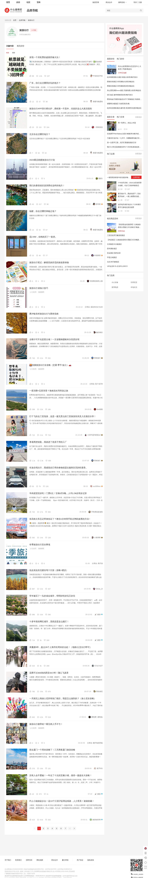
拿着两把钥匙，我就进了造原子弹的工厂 (48, 442)
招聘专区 (29, 860)
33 (121, 211)
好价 (18, 2)
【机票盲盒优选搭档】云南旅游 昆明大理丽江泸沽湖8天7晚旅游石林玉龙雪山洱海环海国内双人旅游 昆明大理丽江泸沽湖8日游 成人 (129, 226)
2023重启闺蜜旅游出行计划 (42, 160)
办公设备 (115, 282)
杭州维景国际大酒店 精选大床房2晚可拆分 (122, 77)
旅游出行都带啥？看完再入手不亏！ (46, 724)
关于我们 (8, 860)
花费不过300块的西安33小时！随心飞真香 (48, 673)
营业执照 (72, 871)
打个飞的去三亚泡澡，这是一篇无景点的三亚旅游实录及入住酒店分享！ (62, 416)
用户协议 (80, 860)
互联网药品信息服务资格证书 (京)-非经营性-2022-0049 (51, 871)
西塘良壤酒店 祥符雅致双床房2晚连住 (120, 86)
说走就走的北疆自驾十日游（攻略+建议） (48, 570)
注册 (140, 2)
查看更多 (138, 117)
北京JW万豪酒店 (113, 262)
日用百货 (134, 282)
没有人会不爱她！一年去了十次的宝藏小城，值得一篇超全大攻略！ (60, 775)
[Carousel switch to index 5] (126, 172)
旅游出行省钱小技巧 (38, 288)
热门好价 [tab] (120, 59)
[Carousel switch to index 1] (120, 172)
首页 (14, 20)
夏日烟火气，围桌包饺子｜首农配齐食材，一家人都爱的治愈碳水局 (129, 195)
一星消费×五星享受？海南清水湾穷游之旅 (48, 391)
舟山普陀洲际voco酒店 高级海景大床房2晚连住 (124, 90)
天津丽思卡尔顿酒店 (114, 244)
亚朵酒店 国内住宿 (113, 253)
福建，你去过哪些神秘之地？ (42, 211)
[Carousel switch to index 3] (123, 172)
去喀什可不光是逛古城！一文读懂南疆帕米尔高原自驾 (54, 339)
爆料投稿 (121, 2)
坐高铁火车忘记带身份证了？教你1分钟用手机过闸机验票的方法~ (59, 519)
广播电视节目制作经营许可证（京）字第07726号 (20, 873)
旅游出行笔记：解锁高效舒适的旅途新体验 (49, 262)
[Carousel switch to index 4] (125, 172)
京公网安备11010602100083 (14, 869)
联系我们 (18, 860)
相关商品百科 (112, 219)
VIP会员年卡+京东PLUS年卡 (117, 266)
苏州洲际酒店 (112, 248)
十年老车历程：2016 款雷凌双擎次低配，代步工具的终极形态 (130, 184)
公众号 (34, 548)
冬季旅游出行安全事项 (39, 544)
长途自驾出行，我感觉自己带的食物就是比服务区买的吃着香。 (58, 468)
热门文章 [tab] (120, 117)
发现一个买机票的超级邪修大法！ (45, 57)
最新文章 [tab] (110, 117)
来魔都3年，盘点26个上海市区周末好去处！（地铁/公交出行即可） (60, 647)
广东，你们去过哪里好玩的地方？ (45, 83)
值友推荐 (41, 292)
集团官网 (95, 2)
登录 (135, 2)
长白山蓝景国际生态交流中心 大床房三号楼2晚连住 (129, 67)
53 (121, 189)
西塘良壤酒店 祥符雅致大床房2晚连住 (120, 82)
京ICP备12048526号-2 (65, 869)
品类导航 (32, 10)
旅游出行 (31, 20)
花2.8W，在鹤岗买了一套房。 (43, 237)
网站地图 (40, 860)
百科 (38, 2)
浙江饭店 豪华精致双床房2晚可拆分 (120, 95)
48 (121, 200)
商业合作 (109, 2)
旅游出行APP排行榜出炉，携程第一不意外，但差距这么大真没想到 (60, 108)
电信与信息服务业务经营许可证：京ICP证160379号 (40, 869)
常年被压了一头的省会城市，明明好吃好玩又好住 (52, 596)
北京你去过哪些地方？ (39, 134)
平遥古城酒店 (112, 257)
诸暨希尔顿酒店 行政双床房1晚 (118, 104)
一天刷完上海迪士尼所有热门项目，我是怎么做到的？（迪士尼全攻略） (62, 698)
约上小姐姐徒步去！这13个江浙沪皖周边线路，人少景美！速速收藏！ (61, 801)
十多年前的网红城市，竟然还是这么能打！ (49, 621)
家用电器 (115, 287)
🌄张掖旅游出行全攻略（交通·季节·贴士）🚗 (50, 365)
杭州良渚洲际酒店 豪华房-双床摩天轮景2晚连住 (124, 108)
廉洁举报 (65, 860)
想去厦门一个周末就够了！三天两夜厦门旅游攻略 (52, 750)
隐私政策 (90, 860)
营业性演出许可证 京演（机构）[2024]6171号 (19, 871)
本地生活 (134, 287)
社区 (28, 2)
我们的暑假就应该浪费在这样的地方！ (47, 185)
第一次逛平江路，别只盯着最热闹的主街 (121, 142)
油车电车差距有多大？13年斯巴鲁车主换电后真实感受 (129, 206)
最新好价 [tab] (110, 59)
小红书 (34, 292)
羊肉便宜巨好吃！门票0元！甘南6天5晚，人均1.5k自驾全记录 (58, 493)
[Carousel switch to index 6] (128, 172)
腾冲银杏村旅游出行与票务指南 (44, 314)
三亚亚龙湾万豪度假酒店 (116, 235)
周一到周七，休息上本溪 (127, 123)
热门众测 (110, 154)
